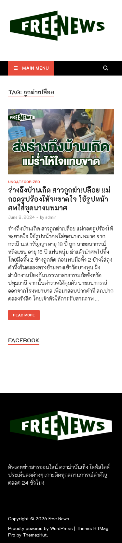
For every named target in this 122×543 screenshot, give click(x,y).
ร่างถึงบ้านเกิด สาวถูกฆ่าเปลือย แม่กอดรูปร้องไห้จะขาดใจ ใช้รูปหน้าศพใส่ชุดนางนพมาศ (59, 198)
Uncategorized (24, 181)
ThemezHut (35, 535)
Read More (21, 313)
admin (51, 217)
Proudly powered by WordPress (40, 528)
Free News (58, 518)
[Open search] (106, 68)
